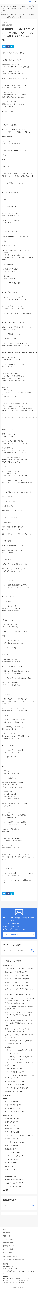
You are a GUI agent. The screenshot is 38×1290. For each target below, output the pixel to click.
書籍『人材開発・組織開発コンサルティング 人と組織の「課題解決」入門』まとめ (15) (19, 1023)
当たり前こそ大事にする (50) (15, 1142)
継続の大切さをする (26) (13, 1108)
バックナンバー (8, 1239)
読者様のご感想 (8, 1242)
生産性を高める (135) (12, 1132)
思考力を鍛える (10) (12, 1122)
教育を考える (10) (11, 1169)
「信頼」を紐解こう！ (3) (13, 1068)
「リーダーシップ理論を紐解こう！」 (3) (19, 1050)
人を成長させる (8, 1166)
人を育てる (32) (10, 1172)
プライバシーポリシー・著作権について (14, 1259)
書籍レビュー (7, 965)
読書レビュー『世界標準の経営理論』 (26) (19, 979)
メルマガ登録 (7, 1252)
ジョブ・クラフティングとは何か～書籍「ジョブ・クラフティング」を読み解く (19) (18, 1015)
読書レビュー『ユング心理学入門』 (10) (18, 994)
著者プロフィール (9, 1246)
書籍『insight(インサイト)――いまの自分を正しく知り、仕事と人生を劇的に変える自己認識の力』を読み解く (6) (19, 1000)
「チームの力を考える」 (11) (14, 1072)
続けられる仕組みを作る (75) (15, 1105)
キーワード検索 (8, 1249)
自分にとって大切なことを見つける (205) (19, 1135)
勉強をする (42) (10, 1125)
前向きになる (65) (11, 1162)
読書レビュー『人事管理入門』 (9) (16, 985)
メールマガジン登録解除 (10, 1256)
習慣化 (5, 1098)
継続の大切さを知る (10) (13, 1101)
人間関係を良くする (10, 1176)
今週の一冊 (7, 1095)
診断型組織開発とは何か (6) (14, 1081)
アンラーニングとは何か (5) (14, 1084)
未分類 (5, 1190)
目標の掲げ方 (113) (11, 1139)
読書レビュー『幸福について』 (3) (16, 982)
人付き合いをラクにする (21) (15, 1183)
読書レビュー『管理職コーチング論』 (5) (19, 968)
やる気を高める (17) (12, 1159)
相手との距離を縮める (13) (14, 1179)
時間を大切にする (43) (12, 1128)
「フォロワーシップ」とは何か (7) (16, 1088)
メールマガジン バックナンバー (16, 6)
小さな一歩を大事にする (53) (15, 1111)
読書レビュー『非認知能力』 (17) (16, 972)
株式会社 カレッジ (9, 1266)
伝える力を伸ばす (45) (12, 1152)
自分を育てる (7, 1115)
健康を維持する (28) (12, 1118)
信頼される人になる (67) (13, 1186)
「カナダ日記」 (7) (11, 1053)
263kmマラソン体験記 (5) (13, 1091)
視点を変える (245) (11, 1149)
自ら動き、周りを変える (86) (15, 1156)
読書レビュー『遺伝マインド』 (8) (16, 975)
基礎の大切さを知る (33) (13, 1145)
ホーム (3, 6)
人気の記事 (31, 6)
